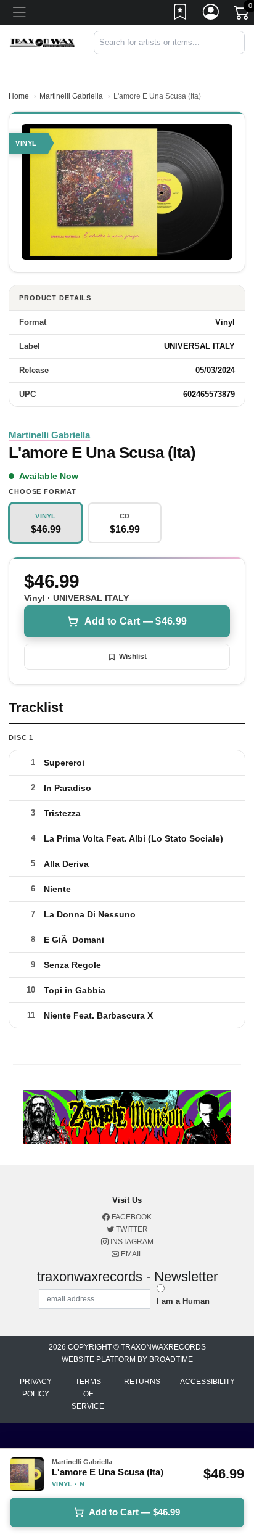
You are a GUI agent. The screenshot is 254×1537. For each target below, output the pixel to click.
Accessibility (207, 1381)
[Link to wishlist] (180, 14)
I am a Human (183, 1301)
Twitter (131, 1229)
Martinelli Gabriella (71, 96)
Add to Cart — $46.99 (135, 621)
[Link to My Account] (211, 14)
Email (131, 1254)
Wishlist (133, 656)
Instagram (131, 1241)
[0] (242, 15)
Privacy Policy (36, 1387)
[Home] (42, 42)
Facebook (131, 1217)
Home (19, 96)
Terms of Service (88, 1394)
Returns (142, 1381)
